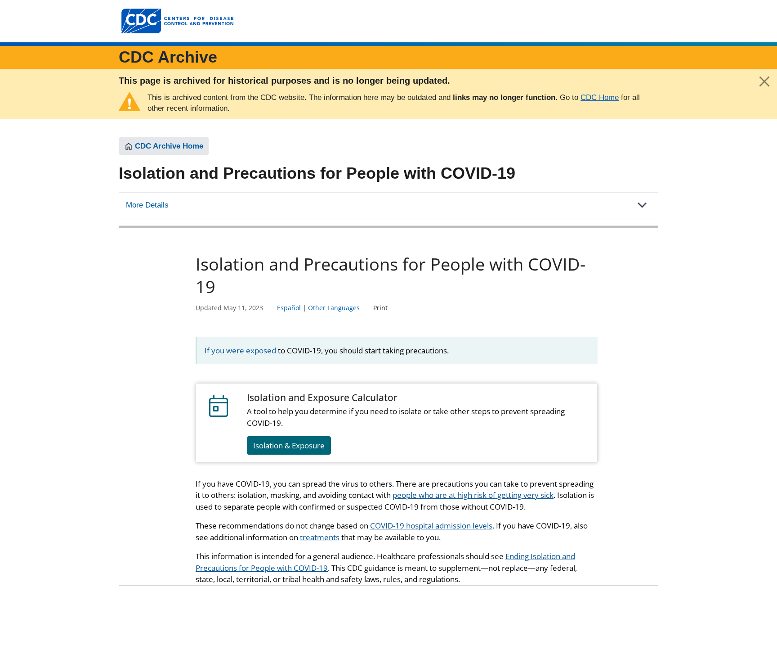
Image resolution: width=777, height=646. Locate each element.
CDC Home (600, 97)
